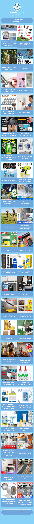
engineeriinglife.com (17, 15)
